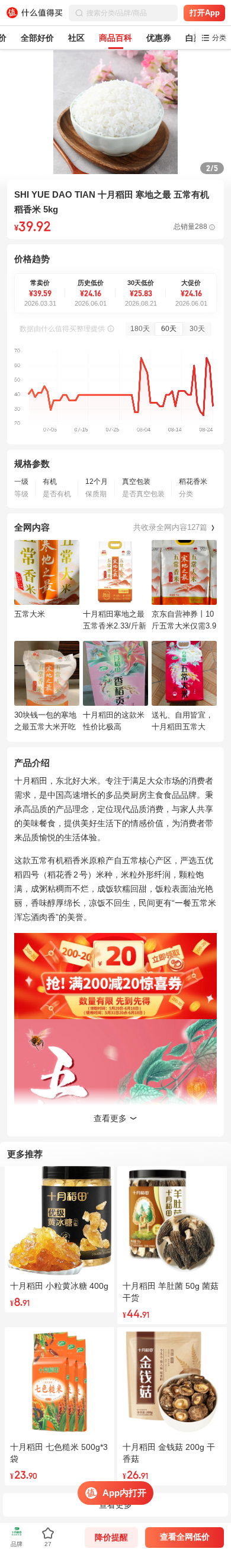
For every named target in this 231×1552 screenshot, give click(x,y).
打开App (205, 12)
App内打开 (124, 1493)
